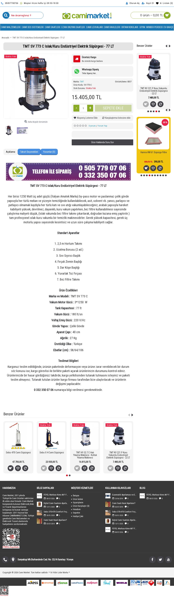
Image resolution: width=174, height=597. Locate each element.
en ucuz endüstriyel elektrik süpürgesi (58, 405)
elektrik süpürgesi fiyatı (27, 405)
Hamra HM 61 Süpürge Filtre (154, 152)
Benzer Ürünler (144, 45)
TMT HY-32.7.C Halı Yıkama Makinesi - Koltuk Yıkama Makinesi (85, 455)
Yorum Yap (102, 125)
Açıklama (10, 151)
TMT (82, 81)
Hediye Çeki (78, 516)
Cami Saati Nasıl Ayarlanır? (55, 520)
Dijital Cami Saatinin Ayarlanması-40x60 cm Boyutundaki (56, 503)
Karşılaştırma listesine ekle (117, 117)
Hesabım (77, 509)
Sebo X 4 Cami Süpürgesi (52, 452)
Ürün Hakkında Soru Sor (102, 142)
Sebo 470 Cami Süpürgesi (18, 452)
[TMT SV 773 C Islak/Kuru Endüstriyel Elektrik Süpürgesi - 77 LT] (35, 86)
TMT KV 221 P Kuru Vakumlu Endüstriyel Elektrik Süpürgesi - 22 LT (154, 91)
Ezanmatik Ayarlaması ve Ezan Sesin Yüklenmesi (124, 494)
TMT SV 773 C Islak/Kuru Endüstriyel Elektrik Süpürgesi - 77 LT (50, 401)
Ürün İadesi (78, 499)
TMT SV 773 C (87, 401)
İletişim (76, 495)
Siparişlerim (78, 502)
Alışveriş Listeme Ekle (87, 117)
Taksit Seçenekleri (29, 151)
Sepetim (76, 512)
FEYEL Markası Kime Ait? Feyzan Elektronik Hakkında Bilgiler (56, 494)
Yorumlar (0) (49, 151)
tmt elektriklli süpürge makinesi (110, 401)
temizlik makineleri (86, 405)
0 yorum (92, 125)
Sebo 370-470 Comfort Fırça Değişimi (56, 511)
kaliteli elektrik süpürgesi (108, 405)
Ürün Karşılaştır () (81, 506)
